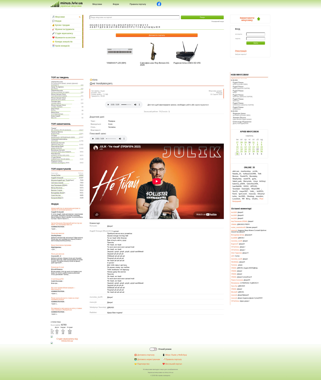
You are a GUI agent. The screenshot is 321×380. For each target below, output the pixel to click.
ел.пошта (238, 34)
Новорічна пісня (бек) (60, 159)
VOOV (245, 186)
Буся (53, 110)
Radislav (93, 312)
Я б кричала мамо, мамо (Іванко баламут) (64, 84)
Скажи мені (56, 103)
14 (253, 147)
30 (261, 151)
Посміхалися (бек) (59, 96)
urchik (255, 171)
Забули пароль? (241, 54)
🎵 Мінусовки (58, 17)
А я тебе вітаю (57, 114)
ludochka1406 (252, 184)
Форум (116, 4)
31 (253, 142)
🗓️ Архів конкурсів (61, 46)
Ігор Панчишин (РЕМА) (59, 185)
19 (245, 149)
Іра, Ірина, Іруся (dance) (61, 130)
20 (249, 149)
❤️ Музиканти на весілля (63, 37)
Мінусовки (97, 4)
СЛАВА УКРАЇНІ (56, 107)
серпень (249, 136)
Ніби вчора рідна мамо (242, 119)
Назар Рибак (55, 175)
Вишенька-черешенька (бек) (63, 137)
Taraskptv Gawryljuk (240, 189)
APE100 (253, 186)
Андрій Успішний (57, 178)
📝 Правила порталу (172, 359)
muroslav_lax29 (96, 297)
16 (261, 147)
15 (257, 147)
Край (235, 92)
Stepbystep (236, 179)
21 (253, 149)
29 (245, 142)
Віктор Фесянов (56, 188)
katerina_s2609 (238, 184)
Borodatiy (253, 176)
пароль (237, 38)
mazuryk (93, 302)
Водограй (55, 134)
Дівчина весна (57, 144)
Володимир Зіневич (58, 193)
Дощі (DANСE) (56, 148)
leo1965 (242, 196)
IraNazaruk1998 (249, 174)
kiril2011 (260, 191)
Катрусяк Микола (57, 198)
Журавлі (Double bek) (241, 115)
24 (237, 151)
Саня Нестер (56, 195)
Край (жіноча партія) (241, 88)
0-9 (91, 25)
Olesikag (250, 196)
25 (241, 151)
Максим (219, 93)
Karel (234, 194)
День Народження (240, 123)
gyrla (254, 179)
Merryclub (247, 181)
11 (241, 147)
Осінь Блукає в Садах (60, 92)
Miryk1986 (256, 189)
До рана (54, 89)
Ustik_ (252, 191)
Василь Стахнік (56, 190)
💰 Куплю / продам (61, 25)
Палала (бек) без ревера (61, 152)
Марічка (236, 101)
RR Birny (246, 199)
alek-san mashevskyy (241, 171)
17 (237, 149)
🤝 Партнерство (141, 364)
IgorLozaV (243, 194)
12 (245, 147)
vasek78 (246, 179)
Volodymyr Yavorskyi (98, 307)
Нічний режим (164, 349)
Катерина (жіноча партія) (243, 105)
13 (249, 147)
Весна (53, 118)
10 (237, 147)
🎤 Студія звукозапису (62, 33)
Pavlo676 (244, 176)
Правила (138, 4)
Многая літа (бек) (58, 99)
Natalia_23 (236, 174)
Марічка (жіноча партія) (242, 97)
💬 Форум (56, 21)
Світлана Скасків (57, 183)
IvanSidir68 (236, 186)
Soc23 (234, 191)
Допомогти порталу (157, 35)
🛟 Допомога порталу (144, 355)
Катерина (237, 109)
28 (241, 142)
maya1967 (243, 191)
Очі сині (54, 141)
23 (261, 149)
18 (241, 149)
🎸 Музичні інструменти (63, 29)
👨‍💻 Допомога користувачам (147, 359)
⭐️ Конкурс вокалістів (62, 42)
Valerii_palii (236, 181)
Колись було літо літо (60, 155)
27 (237, 142)
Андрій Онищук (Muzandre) (101, 231)
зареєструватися (202, 105)
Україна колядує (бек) (60, 163)
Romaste (93, 226)
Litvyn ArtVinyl (259, 181)
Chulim (255, 199)
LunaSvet (236, 199)
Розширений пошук (218, 21)
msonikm (259, 196)
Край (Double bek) (240, 84)
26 (245, 151)
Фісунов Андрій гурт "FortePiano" (62, 180)
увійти (188, 105)
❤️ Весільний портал (172, 364)
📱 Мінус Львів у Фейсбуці (174, 355)
